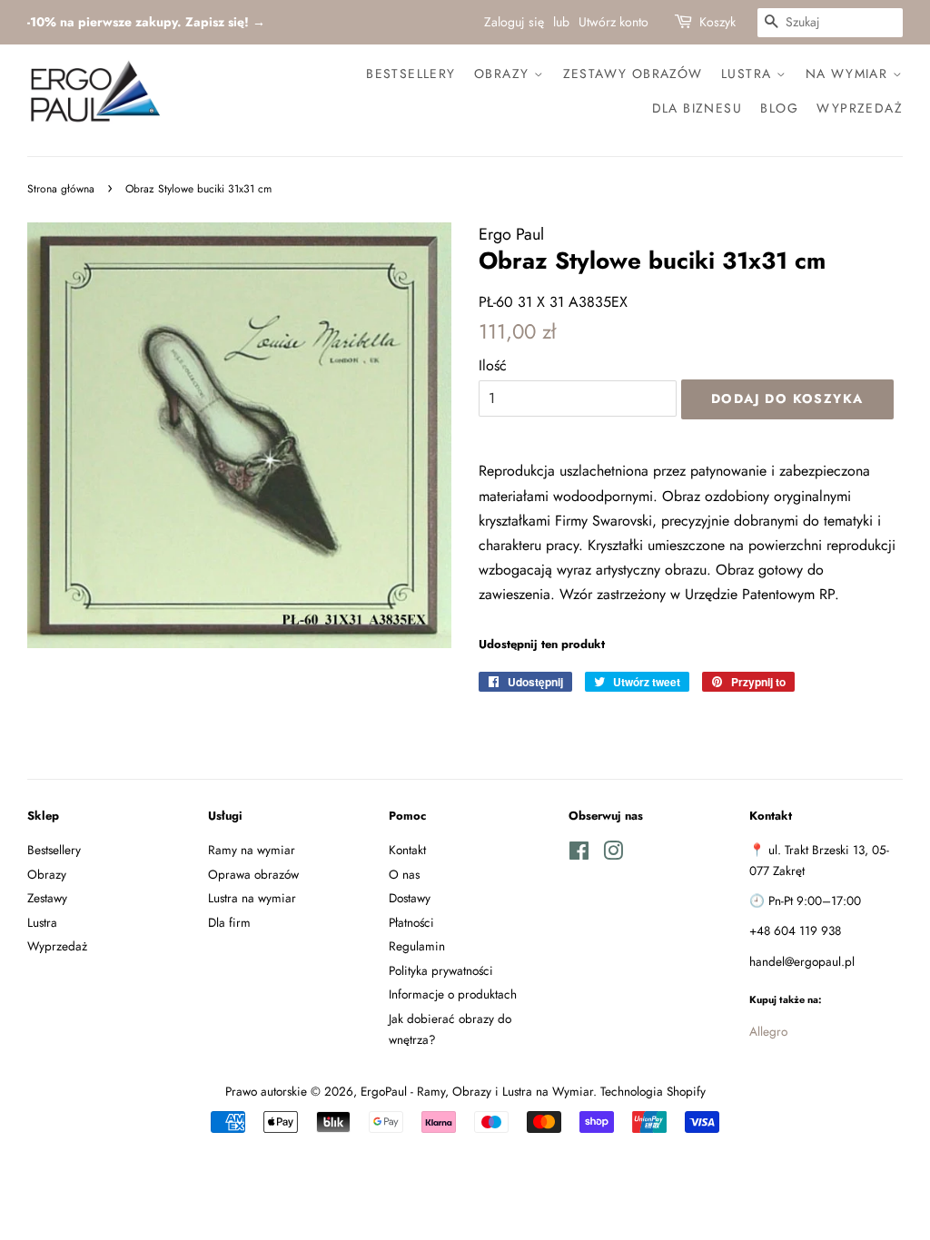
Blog (779, 108)
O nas (404, 874)
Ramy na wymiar (251, 850)
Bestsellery (410, 73)
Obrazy (504, 73)
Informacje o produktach (453, 994)
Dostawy (409, 898)
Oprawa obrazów (253, 874)
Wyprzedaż (859, 108)
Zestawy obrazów (633, 73)
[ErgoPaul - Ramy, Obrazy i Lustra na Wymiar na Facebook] (579, 854)
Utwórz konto (613, 22)
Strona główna (60, 189)
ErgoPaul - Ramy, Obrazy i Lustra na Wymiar (477, 1091)
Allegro (768, 1031)
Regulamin (417, 946)
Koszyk (717, 22)
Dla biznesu (697, 108)
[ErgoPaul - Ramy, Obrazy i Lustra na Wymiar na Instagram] (613, 854)
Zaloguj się (514, 22)
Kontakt (407, 850)
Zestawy (47, 898)
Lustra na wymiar (252, 898)
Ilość (493, 365)
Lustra (749, 73)
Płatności (411, 922)
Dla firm (229, 922)
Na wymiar (849, 73)
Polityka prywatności (441, 970)
